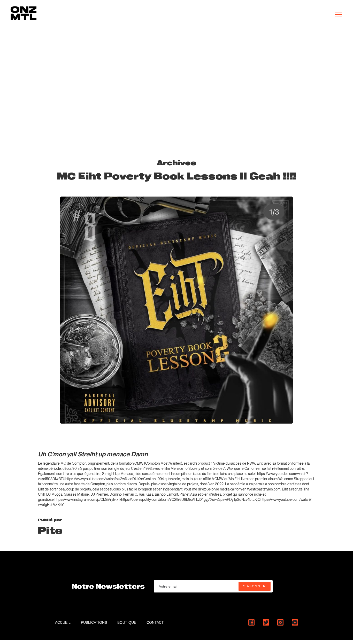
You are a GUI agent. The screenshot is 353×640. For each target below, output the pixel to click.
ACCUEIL (63, 622)
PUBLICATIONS (94, 622)
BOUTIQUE (126, 622)
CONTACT (155, 622)
